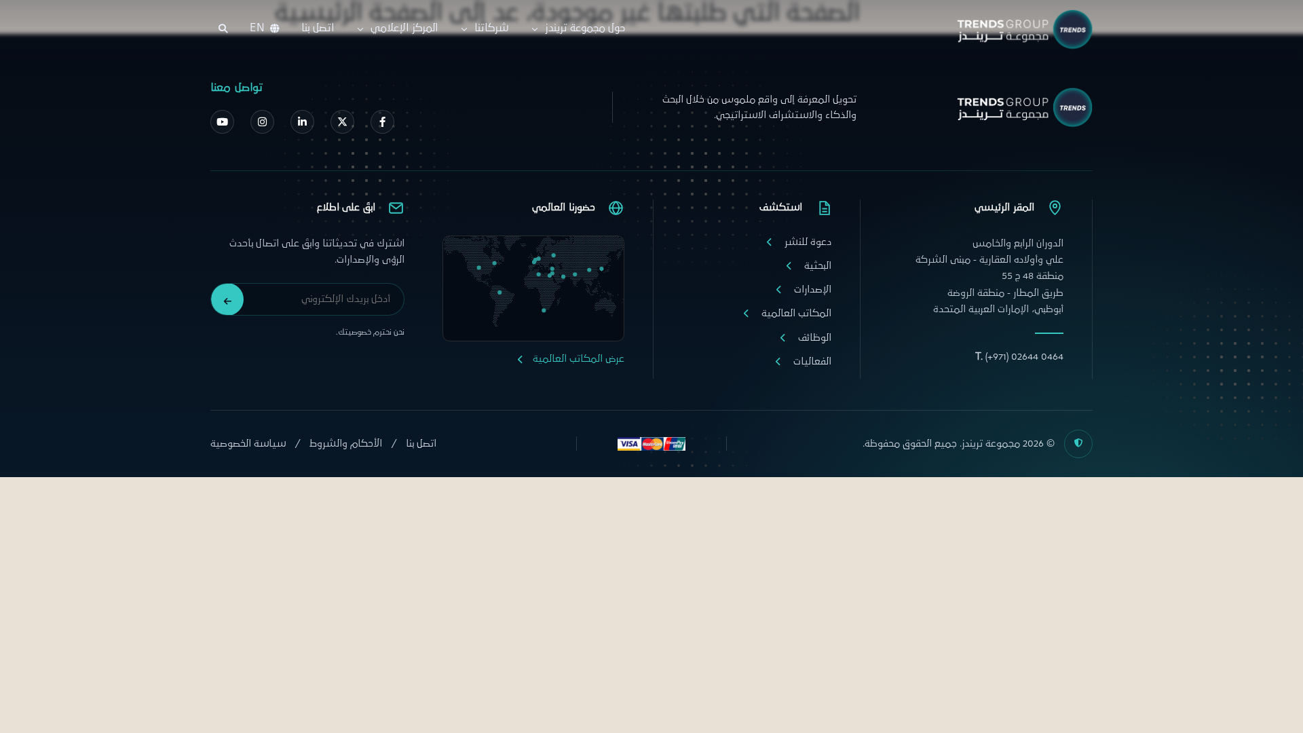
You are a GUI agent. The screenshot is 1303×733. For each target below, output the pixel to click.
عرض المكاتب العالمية (578, 358)
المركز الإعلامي (404, 28)
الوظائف (814, 337)
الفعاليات (812, 361)
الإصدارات (812, 289)
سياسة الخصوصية (248, 443)
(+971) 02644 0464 (1019, 356)
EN (257, 28)
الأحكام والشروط (345, 443)
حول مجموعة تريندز (585, 28)
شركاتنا (491, 28)
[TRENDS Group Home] (1021, 29)
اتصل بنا (317, 28)
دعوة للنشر (808, 242)
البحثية (817, 265)
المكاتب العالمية (796, 313)
